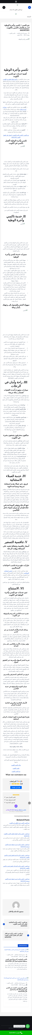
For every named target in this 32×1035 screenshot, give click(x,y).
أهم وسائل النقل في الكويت (10, 79)
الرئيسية (29, 16)
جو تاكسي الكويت (16, 771)
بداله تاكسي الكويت (16, 765)
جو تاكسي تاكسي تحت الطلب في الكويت (19, 823)
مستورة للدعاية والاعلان (22, 33)
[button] (2, 803)
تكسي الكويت (16, 768)
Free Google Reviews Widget (20, 816)
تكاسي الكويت (12, 33)
